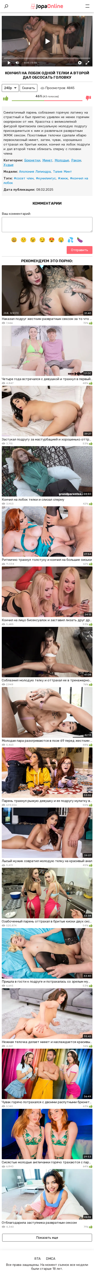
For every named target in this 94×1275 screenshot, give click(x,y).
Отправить (79, 250)
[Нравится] (6, 98)
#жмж (63, 178)
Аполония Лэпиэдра (35, 172)
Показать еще (47, 1238)
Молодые (62, 160)
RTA (37, 1259)
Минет (47, 160)
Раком (76, 160)
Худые (8, 165)
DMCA (50, 1259)
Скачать (28, 88)
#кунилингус (46, 178)
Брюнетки (32, 160)
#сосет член (24, 178)
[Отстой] (88, 98)
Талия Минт (62, 172)
